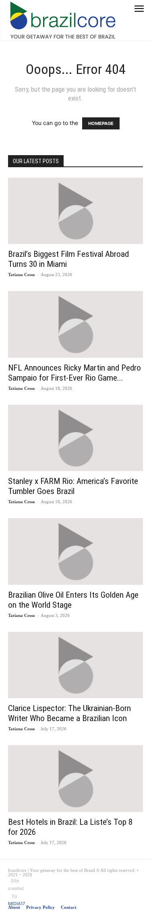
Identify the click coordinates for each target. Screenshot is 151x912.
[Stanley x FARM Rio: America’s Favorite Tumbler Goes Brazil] (75, 438)
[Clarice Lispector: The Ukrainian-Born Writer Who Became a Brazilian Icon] (75, 665)
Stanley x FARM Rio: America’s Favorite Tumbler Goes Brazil (73, 486)
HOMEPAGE (101, 123)
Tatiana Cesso (21, 274)
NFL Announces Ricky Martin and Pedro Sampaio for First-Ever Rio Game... (74, 373)
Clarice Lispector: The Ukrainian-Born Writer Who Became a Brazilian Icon (69, 713)
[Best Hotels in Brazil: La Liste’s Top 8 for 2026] (75, 778)
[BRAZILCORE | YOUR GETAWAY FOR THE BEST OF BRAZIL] (63, 20)
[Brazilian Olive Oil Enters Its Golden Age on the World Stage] (75, 551)
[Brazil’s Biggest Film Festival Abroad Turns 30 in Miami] (75, 211)
